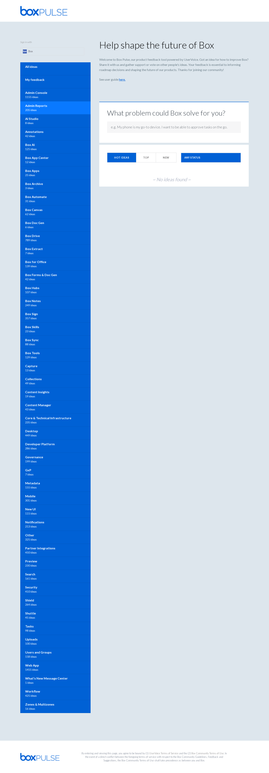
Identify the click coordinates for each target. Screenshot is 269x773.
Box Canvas (34, 210)
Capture (31, 366)
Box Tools (32, 353)
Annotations (34, 132)
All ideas (31, 66)
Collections (33, 379)
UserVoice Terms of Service (163, 753)
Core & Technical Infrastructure (48, 418)
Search (30, 574)
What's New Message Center (46, 678)
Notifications (34, 522)
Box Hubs (32, 288)
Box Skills (32, 327)
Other (29, 535)
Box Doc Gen (34, 223)
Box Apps (32, 171)
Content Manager (38, 405)
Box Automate (36, 197)
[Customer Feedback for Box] (44, 11)
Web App (32, 665)
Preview (31, 561)
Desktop (31, 431)
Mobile (30, 496)
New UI (30, 509)
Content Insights (37, 392)
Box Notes (33, 301)
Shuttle (30, 613)
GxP (28, 470)
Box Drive (32, 236)
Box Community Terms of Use (207, 753)
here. (122, 79)
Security (31, 587)
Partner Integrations (40, 548)
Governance (34, 457)
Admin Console (36, 92)
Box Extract (34, 249)
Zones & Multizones (39, 704)
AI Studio (31, 118)
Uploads (31, 639)
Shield (29, 600)
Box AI (30, 145)
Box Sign (31, 314)
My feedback (35, 79)
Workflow (32, 691)
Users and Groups (38, 652)
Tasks (29, 626)
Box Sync (32, 340)
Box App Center (37, 158)
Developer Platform (40, 444)
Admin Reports (36, 105)
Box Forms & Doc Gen (41, 275)
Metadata (32, 483)
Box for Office (35, 262)
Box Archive (34, 184)
